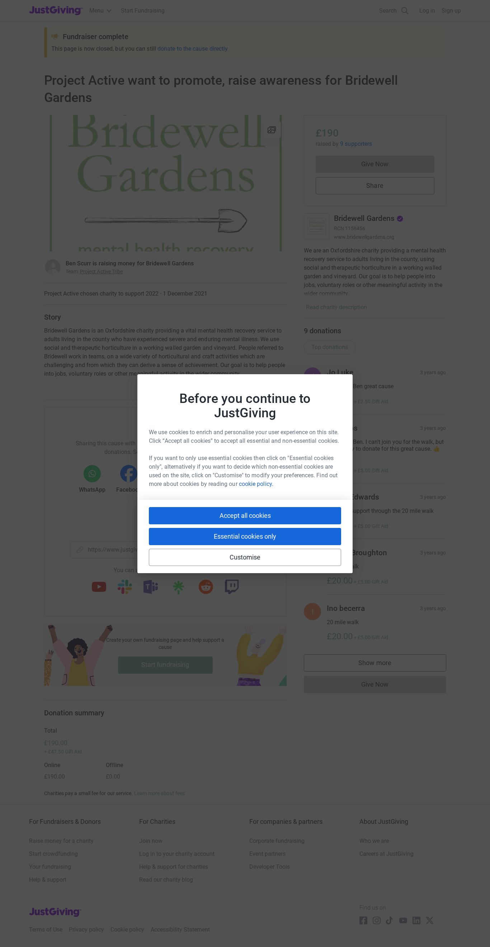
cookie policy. (256, 484)
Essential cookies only (245, 536)
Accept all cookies (245, 515)
